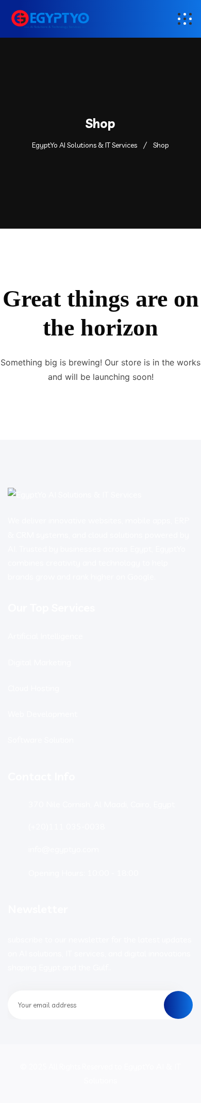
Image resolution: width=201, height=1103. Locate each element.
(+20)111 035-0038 (66, 826)
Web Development (42, 714)
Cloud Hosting (33, 688)
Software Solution (41, 739)
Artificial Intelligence (45, 636)
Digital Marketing (39, 662)
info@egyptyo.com (63, 849)
